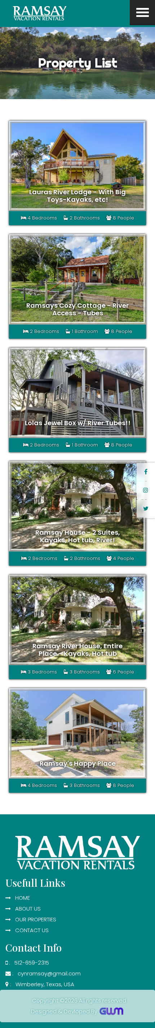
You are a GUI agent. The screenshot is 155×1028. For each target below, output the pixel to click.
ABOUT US (26, 908)
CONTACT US (30, 930)
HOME (20, 898)
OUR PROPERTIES (33, 919)
